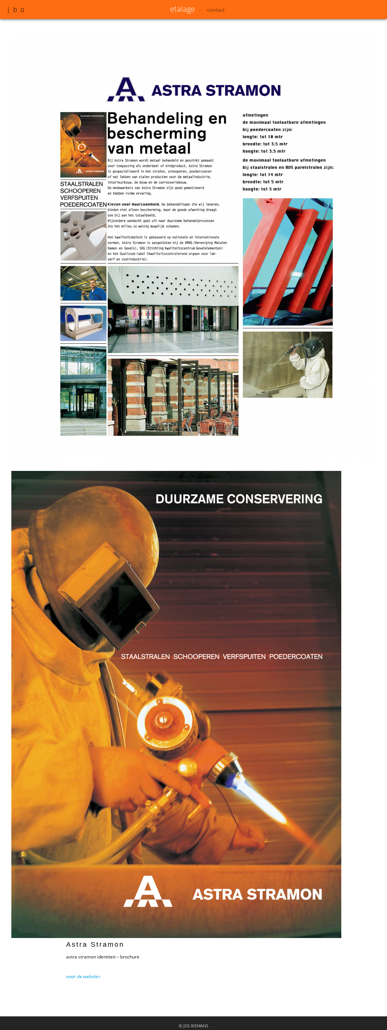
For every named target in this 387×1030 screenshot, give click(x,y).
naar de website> (83, 976)
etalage (182, 9)
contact (215, 10)
